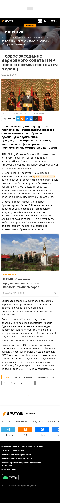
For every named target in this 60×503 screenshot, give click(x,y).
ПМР (4, 383)
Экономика (22, 421)
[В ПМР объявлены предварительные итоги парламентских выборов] (30, 252)
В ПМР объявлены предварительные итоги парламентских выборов (21, 283)
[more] (55, 293)
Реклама (40, 446)
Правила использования (23, 446)
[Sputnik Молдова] (8, 22)
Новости (17, 377)
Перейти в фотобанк (36, 113)
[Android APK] (10, 477)
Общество (37, 421)
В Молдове (28, 377)
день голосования (44, 176)
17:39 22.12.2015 (8, 75)
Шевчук (13, 383)
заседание (41, 383)
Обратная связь (8, 469)
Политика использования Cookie (16, 458)
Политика (9, 274)
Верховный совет (26, 383)
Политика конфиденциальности (16, 454)
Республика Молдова (45, 377)
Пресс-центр (18, 450)
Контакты (5, 450)
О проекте (6, 446)
